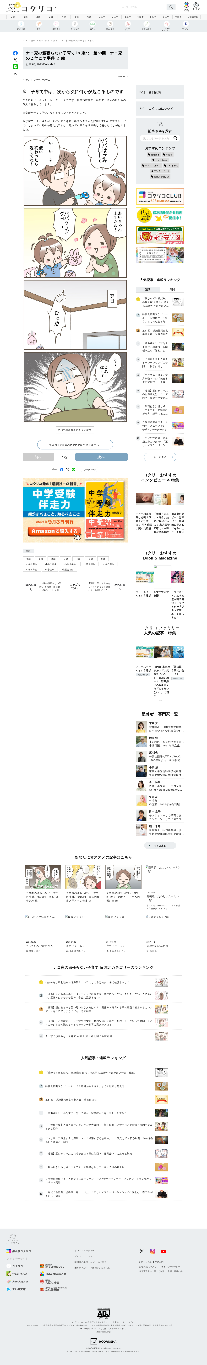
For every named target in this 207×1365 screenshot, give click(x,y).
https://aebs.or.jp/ (103, 1331)
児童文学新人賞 (162, 176)
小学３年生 (70, 564)
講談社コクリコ (143, 675)
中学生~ (179, 16)
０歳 (28, 558)
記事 (33, 40)
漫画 (55, 40)
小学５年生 (108, 564)
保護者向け (192, 16)
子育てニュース (153, 165)
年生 (102, 16)
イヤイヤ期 (172, 165)
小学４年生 (89, 564)
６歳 (103, 558)
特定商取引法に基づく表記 (151, 1271)
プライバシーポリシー (169, 1266)
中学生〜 (49, 569)
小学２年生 (51, 564)
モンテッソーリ (162, 171)
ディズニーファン (83, 1256)
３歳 (65, 558)
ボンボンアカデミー (85, 1250)
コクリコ (161, 700)
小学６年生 (31, 569)
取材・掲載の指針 (176, 1271)
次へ (101, 457)
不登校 (169, 154)
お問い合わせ (145, 1261)
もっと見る (160, 457)
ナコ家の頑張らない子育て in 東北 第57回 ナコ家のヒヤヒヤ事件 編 (50, 587)
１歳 (40, 558)
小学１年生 (31, 564)
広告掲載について (147, 1266)
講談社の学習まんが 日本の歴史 (91, 1262)
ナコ (48, 79)
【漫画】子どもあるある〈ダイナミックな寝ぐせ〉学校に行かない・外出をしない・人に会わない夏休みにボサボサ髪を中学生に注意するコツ (99, 587)
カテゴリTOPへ (75, 586)
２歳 (53, 558)
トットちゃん (162, 160)
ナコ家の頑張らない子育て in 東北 (78, 40)
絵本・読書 (44, 40)
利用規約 (159, 1261)
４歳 (78, 558)
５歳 (90, 558)
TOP (25, 40)
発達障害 (155, 154)
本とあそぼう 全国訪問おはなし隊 (92, 1267)
